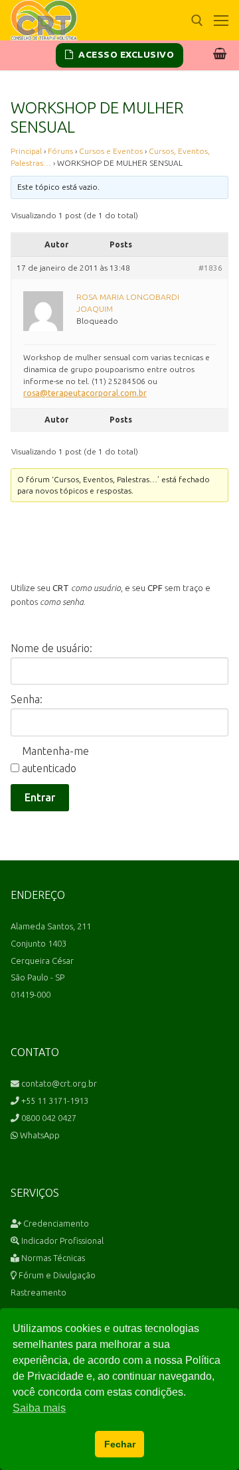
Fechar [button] (119, 1444)
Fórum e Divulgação (56, 1275)
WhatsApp (39, 1135)
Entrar (40, 797)
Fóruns (60, 151)
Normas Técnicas (52, 1257)
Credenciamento (55, 1223)
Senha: (26, 699)
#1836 (210, 267)
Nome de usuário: (51, 648)
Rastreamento (38, 1292)
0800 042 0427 (47, 1117)
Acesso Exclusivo (125, 54)
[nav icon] (221, 20)
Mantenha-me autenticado (55, 759)
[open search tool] (197, 21)
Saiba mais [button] (39, 1408)
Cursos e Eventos (111, 151)
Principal (26, 151)
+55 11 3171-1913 (53, 1100)
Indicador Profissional (61, 1240)
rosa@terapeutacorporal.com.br (85, 393)
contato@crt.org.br (58, 1083)
